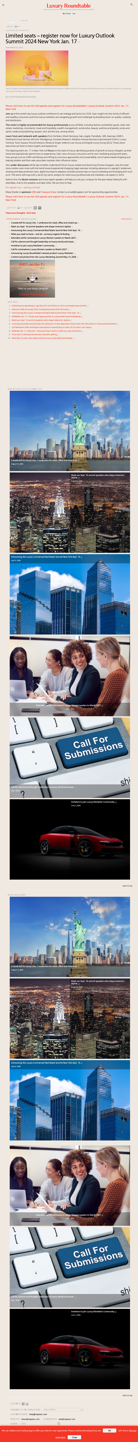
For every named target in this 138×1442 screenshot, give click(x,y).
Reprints (29, 208)
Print (18, 26)
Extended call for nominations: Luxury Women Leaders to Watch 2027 (43, 238)
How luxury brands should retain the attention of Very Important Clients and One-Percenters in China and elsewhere (64, 324)
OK (109, 1431)
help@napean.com (38, 1415)
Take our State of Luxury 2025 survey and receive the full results (40, 310)
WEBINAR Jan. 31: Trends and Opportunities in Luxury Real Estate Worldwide (46, 317)
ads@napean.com (67, 1419)
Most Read (67, 13)
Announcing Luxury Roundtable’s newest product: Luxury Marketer (42, 253)
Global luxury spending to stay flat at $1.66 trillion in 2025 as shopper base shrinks (49, 306)
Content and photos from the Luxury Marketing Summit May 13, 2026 (44, 257)
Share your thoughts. (21, 213)
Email (11, 26)
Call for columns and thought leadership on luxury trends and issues (42, 242)
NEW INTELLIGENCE (29, 219)
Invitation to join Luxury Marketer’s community (33, 246)
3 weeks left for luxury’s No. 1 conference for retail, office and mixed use (44, 223)
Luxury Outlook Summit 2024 (17, 30)
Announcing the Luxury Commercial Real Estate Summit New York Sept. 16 (46, 230)
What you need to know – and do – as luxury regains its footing (40, 234)
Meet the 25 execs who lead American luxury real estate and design (42, 338)
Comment (24, 20)
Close (74, 1437)
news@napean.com (30, 1419)
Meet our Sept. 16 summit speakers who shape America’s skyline (41, 227)
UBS (34, 192)
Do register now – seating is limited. (23, 187)
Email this (13, 208)
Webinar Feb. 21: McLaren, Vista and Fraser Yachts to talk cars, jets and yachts (47, 331)
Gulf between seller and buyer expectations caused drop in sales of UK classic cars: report (52, 328)
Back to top (127, 886)
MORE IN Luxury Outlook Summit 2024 (25, 389)
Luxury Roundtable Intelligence (22, 97)
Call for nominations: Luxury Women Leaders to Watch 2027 (39, 249)
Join (74, 13)
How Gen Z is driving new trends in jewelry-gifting (34, 335)
